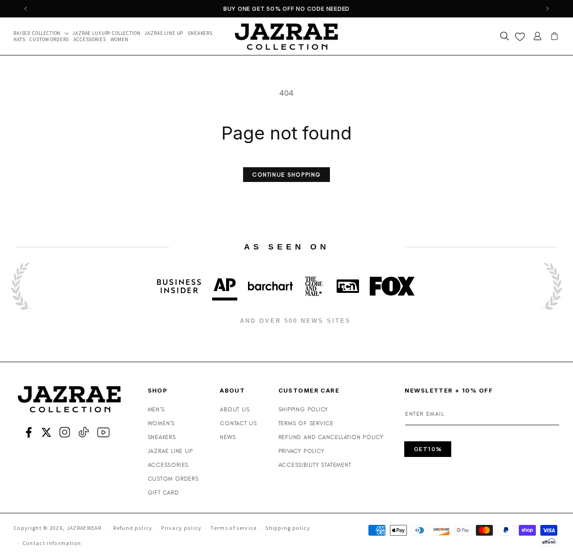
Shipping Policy (303, 409)
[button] (43, 33)
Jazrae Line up (170, 451)
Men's (156, 409)
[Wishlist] (520, 36)
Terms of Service (306, 423)
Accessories (168, 464)
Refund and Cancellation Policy (331, 437)
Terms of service (233, 527)
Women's (161, 423)
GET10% (428, 449)
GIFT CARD (163, 492)
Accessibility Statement (314, 464)
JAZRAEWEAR (84, 527)
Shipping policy (287, 527)
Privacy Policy (301, 451)
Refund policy (132, 527)
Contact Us (238, 423)
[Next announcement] (547, 8)
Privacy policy (181, 527)
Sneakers (162, 437)
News (227, 437)
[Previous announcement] (25, 8)
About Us (234, 409)
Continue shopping (286, 174)
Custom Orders (173, 478)
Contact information (51, 543)
